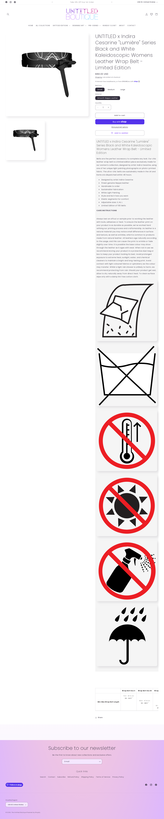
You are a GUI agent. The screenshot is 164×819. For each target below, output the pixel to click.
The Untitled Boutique (18, 812)
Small (100, 89)
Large (122, 89)
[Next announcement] (111, 2)
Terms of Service (103, 777)
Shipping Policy (87, 777)
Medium (111, 89)
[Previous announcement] (52, 2)
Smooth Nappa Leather (108, 98)
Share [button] (100, 717)
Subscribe (61, 777)
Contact (51, 777)
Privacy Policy (118, 777)
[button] (8, 14)
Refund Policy (73, 777)
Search (43, 777)
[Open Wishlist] (151, 14)
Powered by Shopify (33, 812)
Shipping (98, 77)
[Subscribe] (99, 761)
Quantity (98, 103)
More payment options (120, 127)
